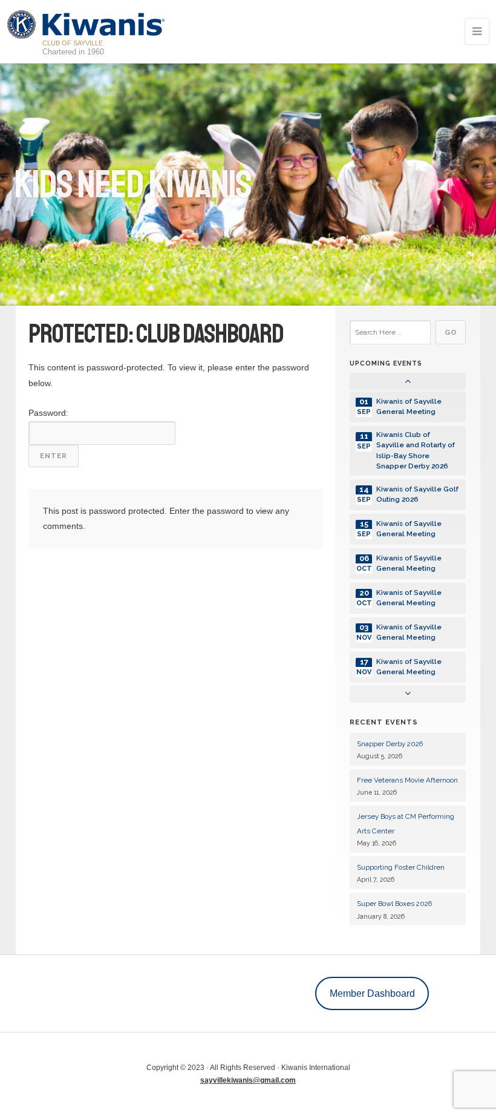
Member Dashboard (372, 993)
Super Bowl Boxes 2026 (394, 903)
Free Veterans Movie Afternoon (407, 780)
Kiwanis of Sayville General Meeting (409, 406)
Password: (48, 413)
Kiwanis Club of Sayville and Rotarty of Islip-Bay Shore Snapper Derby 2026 (415, 450)
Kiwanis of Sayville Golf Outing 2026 (417, 494)
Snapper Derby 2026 (390, 744)
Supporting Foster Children (401, 867)
